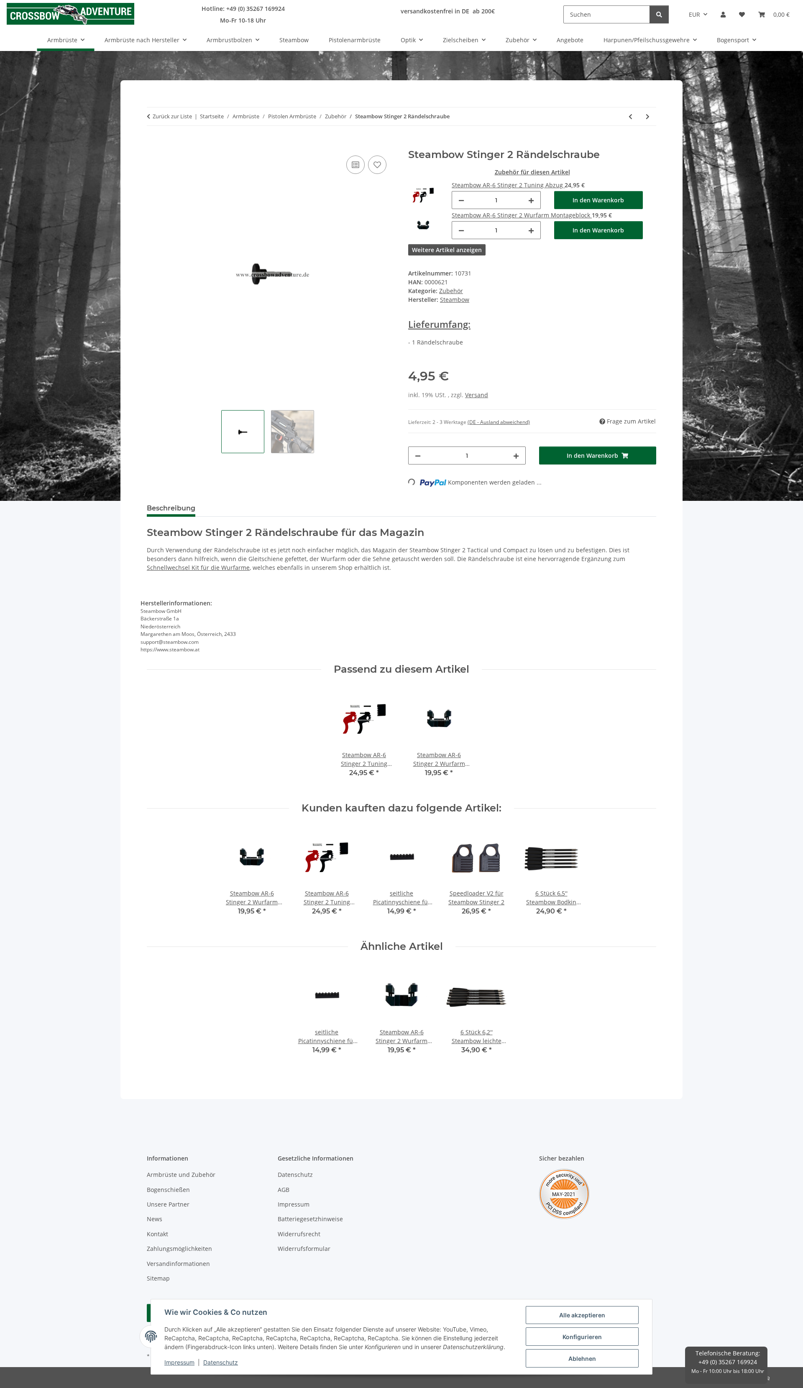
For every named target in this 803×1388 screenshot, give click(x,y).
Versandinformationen (178, 1264)
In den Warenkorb (598, 200)
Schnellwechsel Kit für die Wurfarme (198, 568)
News (154, 1219)
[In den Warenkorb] (153, 144)
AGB (283, 1190)
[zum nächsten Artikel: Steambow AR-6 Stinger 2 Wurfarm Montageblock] (647, 116)
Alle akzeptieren (582, 1315)
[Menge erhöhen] (531, 200)
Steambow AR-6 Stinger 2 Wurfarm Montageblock (522, 215)
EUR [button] (694, 14)
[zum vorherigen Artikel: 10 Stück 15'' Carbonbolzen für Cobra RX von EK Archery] (630, 116)
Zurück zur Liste (172, 116)
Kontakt (157, 1234)
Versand (476, 395)
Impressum (179, 1362)
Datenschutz (220, 1362)
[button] (723, 14)
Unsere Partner (168, 1204)
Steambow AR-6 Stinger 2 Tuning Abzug (508, 185)
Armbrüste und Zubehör (181, 1175)
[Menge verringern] (461, 200)
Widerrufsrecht (299, 1234)
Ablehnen (582, 1358)
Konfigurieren (582, 1336)
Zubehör (451, 291)
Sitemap (158, 1278)
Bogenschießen (168, 1190)
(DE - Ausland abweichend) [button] (499, 422)
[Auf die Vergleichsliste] (355, 165)
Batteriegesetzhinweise (310, 1219)
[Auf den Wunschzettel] (377, 165)
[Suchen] (659, 14)
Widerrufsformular (304, 1249)
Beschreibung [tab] (171, 508)
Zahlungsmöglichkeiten (179, 1249)
